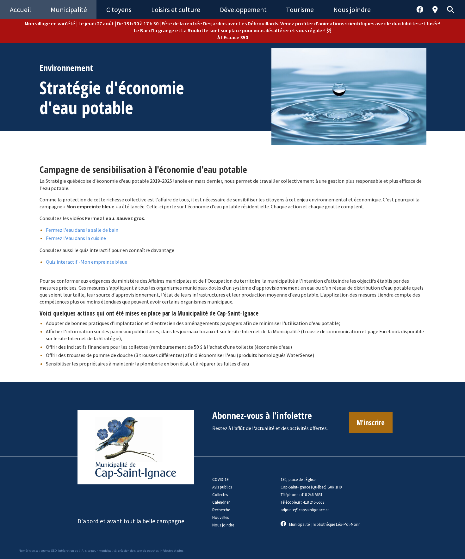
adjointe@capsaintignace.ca (305, 510)
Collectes (220, 494)
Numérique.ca (29, 551)
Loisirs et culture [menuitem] (175, 9)
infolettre (166, 551)
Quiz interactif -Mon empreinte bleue (86, 262)
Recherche (221, 510)
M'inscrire (370, 422)
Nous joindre (223, 525)
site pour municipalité (100, 551)
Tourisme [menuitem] (300, 9)
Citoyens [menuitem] (119, 9)
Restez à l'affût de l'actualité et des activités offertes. (270, 428)
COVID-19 (220, 479)
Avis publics (222, 487)
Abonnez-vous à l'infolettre (262, 415)
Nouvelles (220, 517)
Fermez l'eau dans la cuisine (76, 238)
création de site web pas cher (138, 551)
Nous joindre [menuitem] (352, 9)
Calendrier (221, 502)
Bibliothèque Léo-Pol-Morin (337, 524)
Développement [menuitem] (243, 9)
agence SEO (49, 551)
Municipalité (299, 524)
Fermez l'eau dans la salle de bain (82, 230)
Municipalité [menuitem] (69, 9)
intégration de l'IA (71, 551)
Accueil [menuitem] (20, 9)
